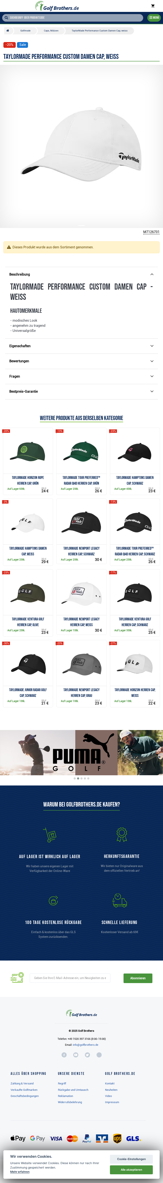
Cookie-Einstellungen (131, 1159)
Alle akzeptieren (131, 1169)
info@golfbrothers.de (85, 1044)
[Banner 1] (75, 778)
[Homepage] (57, 6)
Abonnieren (137, 978)
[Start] (8, 30)
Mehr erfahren (20, 1171)
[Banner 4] (85, 778)
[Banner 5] (88, 778)
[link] (53, 918)
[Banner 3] (81, 778)
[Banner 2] (78, 778)
